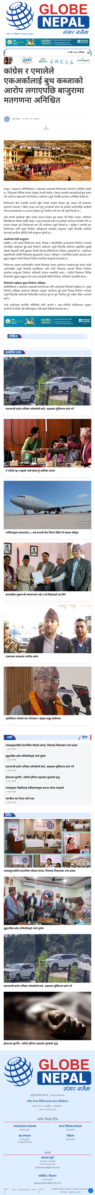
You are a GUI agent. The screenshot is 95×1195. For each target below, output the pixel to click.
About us (6, 1190)
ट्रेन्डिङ (8, 815)
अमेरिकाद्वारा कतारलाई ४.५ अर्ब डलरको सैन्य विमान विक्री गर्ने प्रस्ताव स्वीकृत (42, 532)
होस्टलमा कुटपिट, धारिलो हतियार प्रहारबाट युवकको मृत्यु (33, 777)
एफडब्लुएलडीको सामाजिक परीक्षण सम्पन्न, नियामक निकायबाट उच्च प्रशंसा (41, 745)
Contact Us (41, 1190)
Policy (34, 1189)
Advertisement (24, 1189)
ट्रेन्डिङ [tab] (84, 737)
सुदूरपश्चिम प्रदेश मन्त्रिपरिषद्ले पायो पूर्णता (26, 756)
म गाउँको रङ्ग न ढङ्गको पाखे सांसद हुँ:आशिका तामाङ (30, 471)
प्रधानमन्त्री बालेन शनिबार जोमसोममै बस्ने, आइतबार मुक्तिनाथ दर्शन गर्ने (40, 409)
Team (14, 1189)
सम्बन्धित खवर (13, 352)
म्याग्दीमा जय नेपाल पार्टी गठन (20, 798)
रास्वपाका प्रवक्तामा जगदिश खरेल (22, 656)
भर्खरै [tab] (9, 737)
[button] (89, 53)
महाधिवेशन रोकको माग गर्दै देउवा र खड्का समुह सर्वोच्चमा (33, 718)
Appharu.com (74, 1192)
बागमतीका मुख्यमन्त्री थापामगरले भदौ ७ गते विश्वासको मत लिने (36, 595)
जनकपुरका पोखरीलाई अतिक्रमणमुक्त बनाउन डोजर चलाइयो (35, 788)
